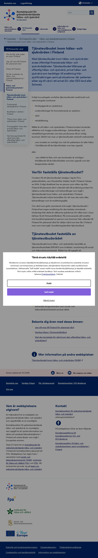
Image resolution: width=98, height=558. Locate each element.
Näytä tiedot (49, 300)
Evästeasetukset (48, 274)
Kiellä (49, 283)
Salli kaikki (49, 292)
